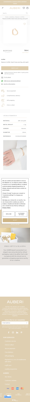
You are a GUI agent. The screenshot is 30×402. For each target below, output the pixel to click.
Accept (15, 220)
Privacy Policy (6, 208)
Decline (8, 214)
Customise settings (21, 214)
